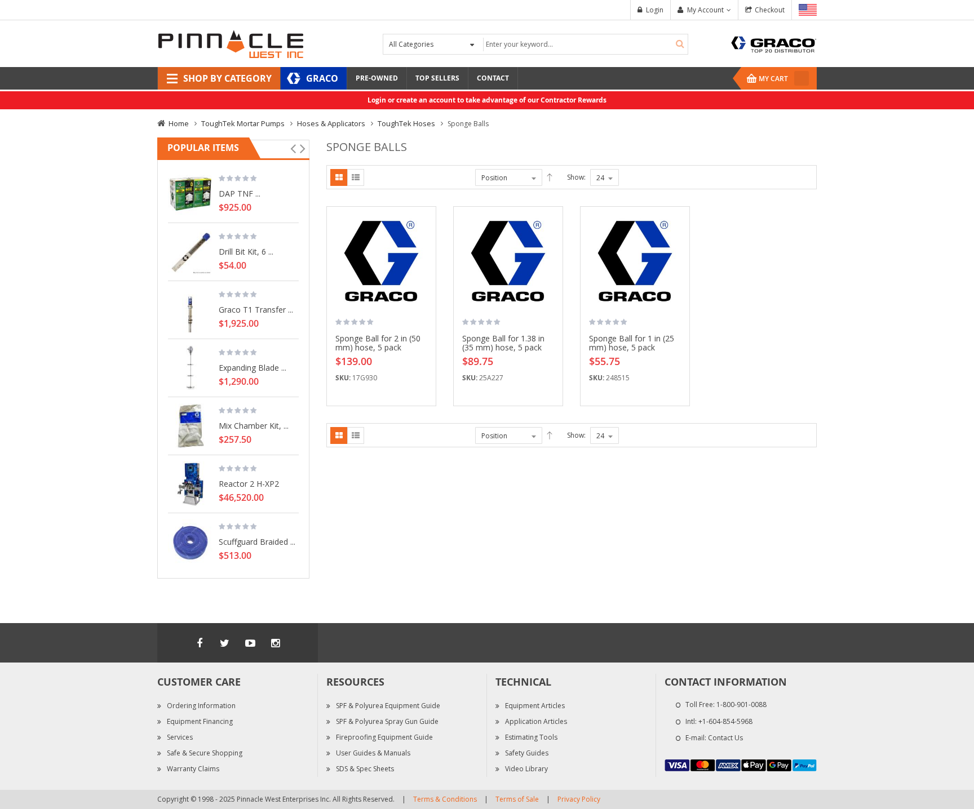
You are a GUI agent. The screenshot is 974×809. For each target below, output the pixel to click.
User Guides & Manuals (373, 753)
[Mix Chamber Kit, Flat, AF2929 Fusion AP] (190, 425)
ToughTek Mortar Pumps (243, 123)
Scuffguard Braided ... (257, 541)
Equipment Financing (200, 721)
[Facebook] (200, 643)
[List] (355, 177)
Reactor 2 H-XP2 (249, 483)
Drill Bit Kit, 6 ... (246, 251)
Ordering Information (201, 705)
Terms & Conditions (445, 799)
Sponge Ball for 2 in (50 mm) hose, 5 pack (377, 343)
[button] (423, 251)
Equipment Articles (535, 705)
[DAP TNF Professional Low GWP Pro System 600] (190, 193)
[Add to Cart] (423, 232)
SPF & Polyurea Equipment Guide (388, 705)
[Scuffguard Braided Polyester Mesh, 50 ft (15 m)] (190, 541)
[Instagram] (276, 643)
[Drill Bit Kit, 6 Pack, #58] (190, 251)
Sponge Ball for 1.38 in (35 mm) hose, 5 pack (503, 343)
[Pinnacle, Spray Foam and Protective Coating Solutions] (230, 43)
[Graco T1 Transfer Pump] (190, 309)
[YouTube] (250, 643)
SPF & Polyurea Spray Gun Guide (387, 721)
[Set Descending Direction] (549, 177)
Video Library (526, 769)
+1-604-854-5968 (725, 721)
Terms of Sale (517, 799)
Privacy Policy (578, 799)
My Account (705, 10)
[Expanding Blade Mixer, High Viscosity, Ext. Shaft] (190, 367)
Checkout (770, 10)
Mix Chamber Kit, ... (254, 425)
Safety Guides (526, 753)
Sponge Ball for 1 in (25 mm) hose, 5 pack (631, 343)
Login (654, 10)
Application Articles (536, 721)
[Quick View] (423, 271)
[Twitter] (225, 643)
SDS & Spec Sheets (365, 769)
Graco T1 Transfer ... (256, 309)
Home (179, 123)
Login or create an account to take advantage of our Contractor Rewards (487, 100)
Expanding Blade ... (252, 367)
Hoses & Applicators (331, 123)
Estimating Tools (531, 737)
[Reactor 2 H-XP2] (190, 483)
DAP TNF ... (239, 193)
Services (180, 737)
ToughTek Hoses (406, 123)
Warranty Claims (193, 769)
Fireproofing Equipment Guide (384, 737)
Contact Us (725, 738)
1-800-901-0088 (741, 704)
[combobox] (584, 44)
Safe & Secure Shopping (204, 753)
